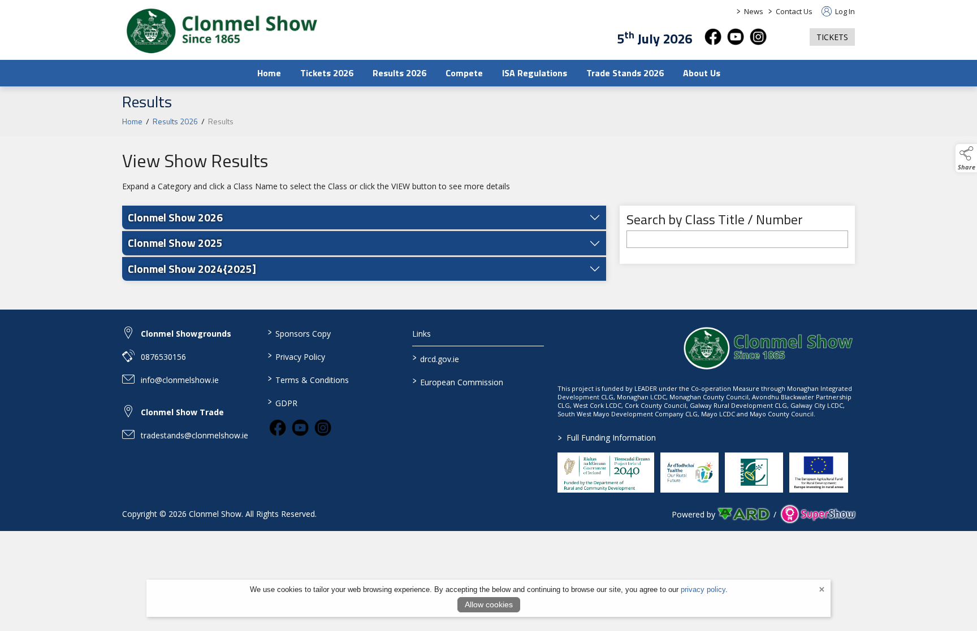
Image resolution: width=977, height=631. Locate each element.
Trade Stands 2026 (625, 73)
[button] (788, 37)
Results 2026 (399, 73)
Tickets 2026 (326, 73)
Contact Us (794, 11)
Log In (844, 11)
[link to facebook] (277, 427)
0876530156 (163, 356)
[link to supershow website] (818, 514)
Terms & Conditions (307, 379)
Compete (464, 73)
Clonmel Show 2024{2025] (192, 268)
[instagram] (758, 36)
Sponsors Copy (298, 333)
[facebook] (712, 36)
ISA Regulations (534, 73)
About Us (701, 73)
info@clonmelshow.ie (180, 380)
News (753, 11)
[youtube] (735, 36)
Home (269, 73)
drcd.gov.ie (436, 358)
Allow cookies (489, 604)
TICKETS (832, 37)
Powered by (693, 514)
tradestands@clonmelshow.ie (194, 435)
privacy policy (703, 589)
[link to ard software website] (744, 514)
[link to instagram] (322, 427)
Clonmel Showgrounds (186, 333)
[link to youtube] (300, 427)
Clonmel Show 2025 (175, 242)
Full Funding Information (607, 437)
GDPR (282, 402)
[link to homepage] (221, 31)
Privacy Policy (296, 356)
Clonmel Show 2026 (175, 217)
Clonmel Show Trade (182, 412)
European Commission (458, 381)
